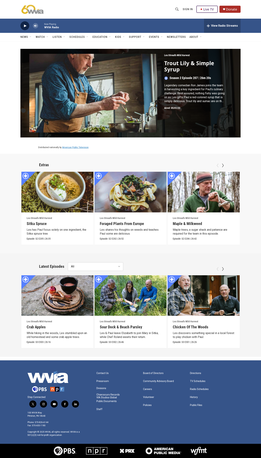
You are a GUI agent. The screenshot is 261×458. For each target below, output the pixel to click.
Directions (195, 373)
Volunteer (148, 397)
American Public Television (75, 147)
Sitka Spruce (37, 223)
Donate (231, 9)
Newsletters (176, 37)
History (194, 397)
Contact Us (102, 373)
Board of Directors (153, 373)
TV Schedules (197, 381)
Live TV (208, 9)
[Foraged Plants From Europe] (130, 192)
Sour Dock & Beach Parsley (121, 327)
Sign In (188, 9)
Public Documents (106, 401)
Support (135, 37)
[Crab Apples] (57, 295)
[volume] (35, 26)
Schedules (77, 37)
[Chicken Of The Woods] (203, 295)
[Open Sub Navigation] (30, 37)
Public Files (196, 405)
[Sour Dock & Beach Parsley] (130, 295)
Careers (147, 389)
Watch (40, 37)
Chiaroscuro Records (108, 394)
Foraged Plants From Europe (122, 223)
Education (100, 37)
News (24, 37)
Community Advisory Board (158, 381)
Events (154, 37)
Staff (99, 409)
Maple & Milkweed (187, 223)
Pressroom (102, 381)
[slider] (41, 26)
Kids (118, 37)
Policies (147, 405)
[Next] (223, 165)
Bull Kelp (253, 327)
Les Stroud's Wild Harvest (177, 55)
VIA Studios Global (106, 397)
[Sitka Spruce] (57, 192)
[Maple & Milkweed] (203, 192)
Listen (57, 37)
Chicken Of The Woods (190, 327)
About (193, 37)
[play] (25, 26)
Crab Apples (36, 327)
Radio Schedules (199, 389)
